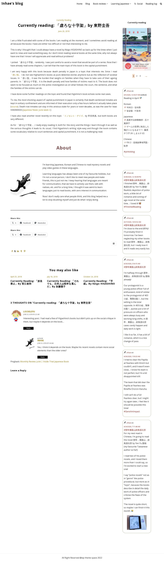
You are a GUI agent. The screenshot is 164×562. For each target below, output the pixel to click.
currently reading (64, 20)
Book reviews (99, 3)
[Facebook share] (12, 251)
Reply (28, 328)
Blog (87, 3)
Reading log (151, 3)
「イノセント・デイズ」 (73, 115)
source (14, 106)
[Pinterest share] (24, 251)
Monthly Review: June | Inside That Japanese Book (44, 361)
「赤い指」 (16, 74)
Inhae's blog (12, 3)
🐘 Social (138, 3)
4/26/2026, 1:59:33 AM (132, 356)
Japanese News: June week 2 (36, 110)
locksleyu (29, 311)
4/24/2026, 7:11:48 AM (132, 426)
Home (79, 3)
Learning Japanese (120, 3)
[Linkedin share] (17, 251)
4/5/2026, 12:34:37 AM (132, 95)
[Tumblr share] (21, 251)
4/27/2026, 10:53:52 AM (132, 222)
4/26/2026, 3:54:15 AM (132, 263)
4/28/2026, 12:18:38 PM (132, 177)
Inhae (40, 340)
